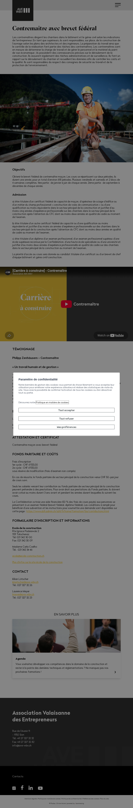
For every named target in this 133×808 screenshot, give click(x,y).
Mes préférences (66, 427)
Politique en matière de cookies (52, 402)
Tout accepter (66, 410)
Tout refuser (66, 418)
